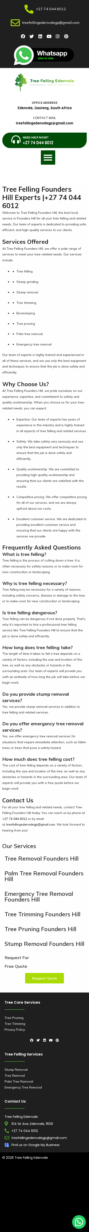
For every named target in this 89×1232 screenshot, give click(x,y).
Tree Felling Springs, (32, 1215)
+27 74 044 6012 (14, 819)
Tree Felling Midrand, (57, 1203)
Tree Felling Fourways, (34, 1197)
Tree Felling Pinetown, (33, 1185)
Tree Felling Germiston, (68, 1197)
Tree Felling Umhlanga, (51, 1179)
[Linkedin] (40, 36)
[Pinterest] (66, 36)
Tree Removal (15, 1075)
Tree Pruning (14, 1018)
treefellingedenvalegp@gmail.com (30, 824)
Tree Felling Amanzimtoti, (20, 1174)
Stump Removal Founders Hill (44, 943)
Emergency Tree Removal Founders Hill (39, 896)
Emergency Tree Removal (23, 1087)
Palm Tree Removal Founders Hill (44, 876)
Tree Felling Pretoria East (67, 1215)
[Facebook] (22, 36)
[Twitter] (31, 36)
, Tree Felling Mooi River (55, 1221)
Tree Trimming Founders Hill (42, 914)
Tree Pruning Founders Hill (40, 928)
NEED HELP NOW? (36, 137)
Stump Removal (16, 1070)
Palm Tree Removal (19, 1081)
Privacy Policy (15, 1030)
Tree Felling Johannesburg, (22, 1203)
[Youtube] (48, 36)
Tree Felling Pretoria (40, 1227)
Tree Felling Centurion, (45, 1191)
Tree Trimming (15, 1024)
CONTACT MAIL (44, 118)
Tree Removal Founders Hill (42, 858)
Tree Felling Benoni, (65, 1185)
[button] (48, 157)
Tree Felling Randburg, (43, 1209)
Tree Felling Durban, (55, 1174)
